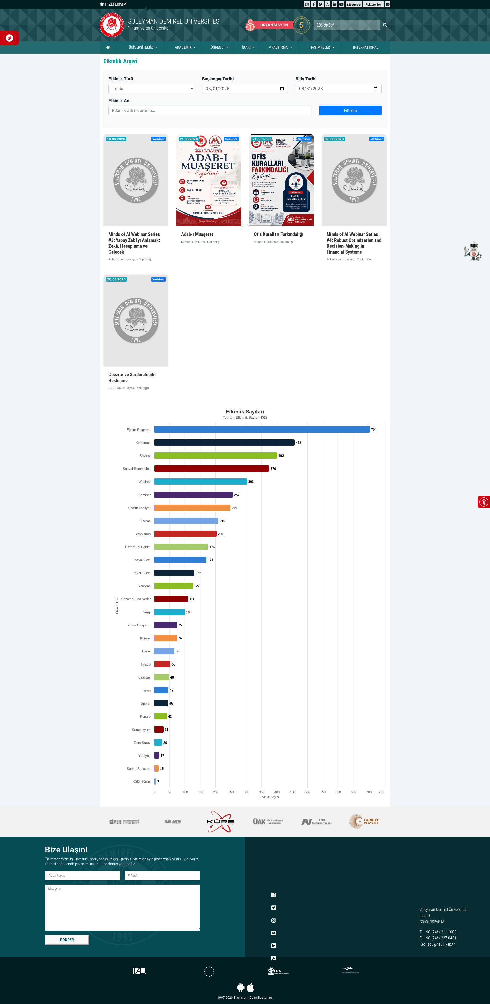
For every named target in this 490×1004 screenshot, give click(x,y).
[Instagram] (327, 4)
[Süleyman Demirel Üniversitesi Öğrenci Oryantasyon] (277, 25)
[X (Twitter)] (320, 4)
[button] (387, 4)
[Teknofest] (364, 822)
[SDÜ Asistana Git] (472, 251)
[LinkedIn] (334, 4)
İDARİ (246, 47)
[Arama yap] (385, 25)
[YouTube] (341, 4)
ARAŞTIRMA (278, 47)
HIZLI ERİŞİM (115, 4)
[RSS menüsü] (273, 958)
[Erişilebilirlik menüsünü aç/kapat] (484, 502)
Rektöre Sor (373, 4)
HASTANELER (320, 47)
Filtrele (350, 110)
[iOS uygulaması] (250, 987)
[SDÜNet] (354, 4)
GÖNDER (67, 939)
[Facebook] (314, 4)
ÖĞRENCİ (218, 47)
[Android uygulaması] (240, 987)
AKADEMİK (183, 47)
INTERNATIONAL (365, 47)
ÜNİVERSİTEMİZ (141, 47)
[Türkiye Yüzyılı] (316, 821)
